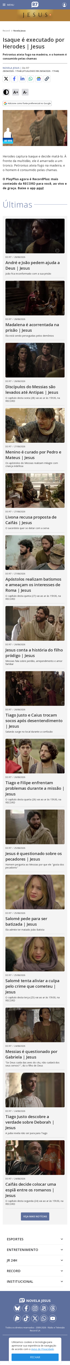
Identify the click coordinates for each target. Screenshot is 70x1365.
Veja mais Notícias (35, 1216)
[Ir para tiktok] (26, 1318)
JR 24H (12, 1260)
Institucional (20, 1281)
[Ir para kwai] (44, 1308)
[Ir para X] (35, 1318)
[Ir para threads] (52, 1308)
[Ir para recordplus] (17, 1318)
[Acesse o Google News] (39, 79)
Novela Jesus (19, 30)
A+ (15, 92)
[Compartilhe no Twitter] (6, 79)
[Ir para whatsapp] (44, 1318)
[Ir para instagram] (35, 1308)
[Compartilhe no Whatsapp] (30, 79)
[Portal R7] (35, 4)
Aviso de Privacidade (42, 1349)
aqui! (40, 188)
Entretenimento (22, 1249)
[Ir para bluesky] (17, 1308)
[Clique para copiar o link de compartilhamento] (47, 79)
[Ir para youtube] (52, 1318)
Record (6, 30)
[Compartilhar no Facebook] (14, 79)
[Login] (64, 5)
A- (25, 92)
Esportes (15, 1239)
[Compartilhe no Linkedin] (22, 79)
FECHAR (35, 1357)
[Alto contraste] (6, 92)
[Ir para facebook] (26, 1308)
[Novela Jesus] (35, 15)
